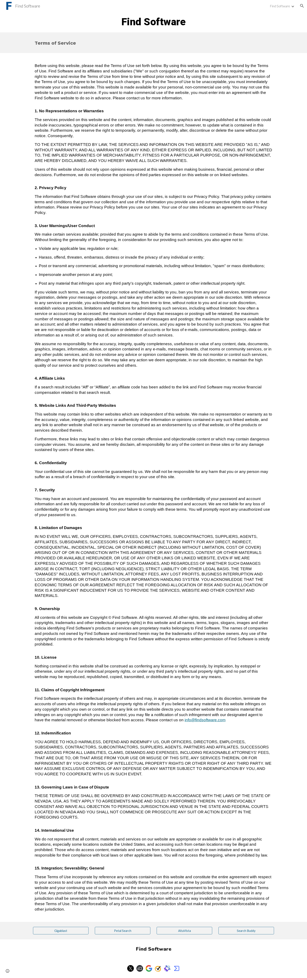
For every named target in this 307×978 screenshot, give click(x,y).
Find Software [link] (280, 6)
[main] (153, 22)
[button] (302, 6)
